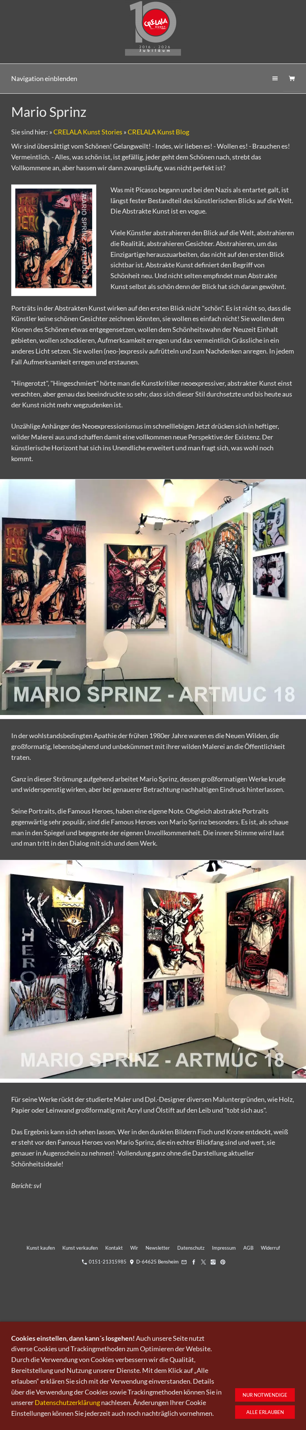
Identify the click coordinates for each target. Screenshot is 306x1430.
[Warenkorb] (291, 78)
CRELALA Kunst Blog (158, 132)
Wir (134, 1248)
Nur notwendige (265, 1395)
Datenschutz (190, 1248)
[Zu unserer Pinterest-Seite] (222, 1262)
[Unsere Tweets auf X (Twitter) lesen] (203, 1262)
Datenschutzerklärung (67, 1402)
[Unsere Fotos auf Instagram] (213, 1262)
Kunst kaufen (40, 1248)
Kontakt (114, 1248)
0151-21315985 (107, 1262)
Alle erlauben (265, 1412)
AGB (248, 1248)
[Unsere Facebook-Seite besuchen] (194, 1262)
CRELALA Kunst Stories (87, 132)
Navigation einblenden (44, 78)
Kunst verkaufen (80, 1248)
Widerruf (270, 1248)
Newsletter (158, 1248)
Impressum (224, 1248)
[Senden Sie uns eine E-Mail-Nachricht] (184, 1262)
